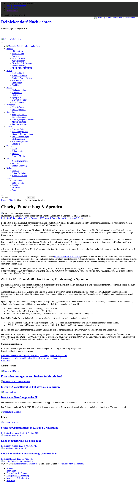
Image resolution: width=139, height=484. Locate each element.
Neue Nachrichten (20, 161)
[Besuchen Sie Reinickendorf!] (11, 39)
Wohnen (15, 163)
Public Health (18, 183)
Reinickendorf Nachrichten (26, 21)
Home (3, 200)
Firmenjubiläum (19, 109)
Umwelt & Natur (19, 100)
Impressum (11, 471)
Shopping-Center (19, 114)
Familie (15, 185)
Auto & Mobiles (19, 156)
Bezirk (9, 70)
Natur (14, 149)
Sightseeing (17, 83)
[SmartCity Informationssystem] (114, 18)
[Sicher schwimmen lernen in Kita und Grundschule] (10, 422)
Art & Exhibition (19, 173)
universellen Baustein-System (67, 256)
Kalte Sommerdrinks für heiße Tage (21, 440)
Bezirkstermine (18, 58)
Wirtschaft (11, 105)
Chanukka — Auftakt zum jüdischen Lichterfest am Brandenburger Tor (31, 358)
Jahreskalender (18, 61)
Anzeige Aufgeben (20, 129)
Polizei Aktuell (18, 80)
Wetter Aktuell (18, 53)
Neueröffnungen (19, 107)
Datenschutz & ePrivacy (17, 473)
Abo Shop (11, 480)
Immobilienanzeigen (20, 136)
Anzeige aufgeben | (15, 8)
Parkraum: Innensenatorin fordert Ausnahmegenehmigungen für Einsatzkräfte (34, 355)
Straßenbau (17, 95)
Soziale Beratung (19, 166)
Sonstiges (16, 144)
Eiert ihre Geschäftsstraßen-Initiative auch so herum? (30, 386)
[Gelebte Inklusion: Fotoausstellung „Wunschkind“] (14, 448)
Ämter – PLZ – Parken (22, 78)
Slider (80, 218)
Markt (9, 127)
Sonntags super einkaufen (23, 119)
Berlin (54, 218)
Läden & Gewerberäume (22, 134)
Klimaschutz (17, 151)
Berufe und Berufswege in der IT (19, 397)
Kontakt (10, 468)
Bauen (9, 87)
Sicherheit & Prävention (22, 63)
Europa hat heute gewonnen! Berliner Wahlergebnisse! (31, 376)
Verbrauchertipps (19, 124)
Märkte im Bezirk (19, 122)
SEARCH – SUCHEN (22, 68)
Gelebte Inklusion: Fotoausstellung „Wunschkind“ (29, 453)
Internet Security (19, 66)
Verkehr (15, 56)
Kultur (9, 168)
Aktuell (10, 48)
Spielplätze (16, 97)
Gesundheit (17, 180)
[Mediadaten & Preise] (11, 412)
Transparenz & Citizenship (18, 476)
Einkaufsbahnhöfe (20, 117)
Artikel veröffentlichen (16, 6)
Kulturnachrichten (19, 175)
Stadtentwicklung (19, 90)
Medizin (15, 153)
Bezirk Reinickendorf (67, 218)
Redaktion (5, 218)
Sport (14, 190)
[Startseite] (23, 46)
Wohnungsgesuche (20, 131)
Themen (10, 146)
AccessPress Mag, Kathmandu (71, 464)
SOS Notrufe (17, 51)
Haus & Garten (18, 102)
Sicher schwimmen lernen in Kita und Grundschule (29, 427)
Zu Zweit (16, 188)
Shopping (11, 112)
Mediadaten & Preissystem (18, 478)
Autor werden (12, 10)
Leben (9, 178)
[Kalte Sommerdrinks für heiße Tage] (11, 435)
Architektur (17, 92)
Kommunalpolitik (19, 75)
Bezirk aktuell (18, 73)
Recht (9, 158)
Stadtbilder (16, 85)
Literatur (15, 170)
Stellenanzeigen (18, 139)
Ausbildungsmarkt (20, 141)
